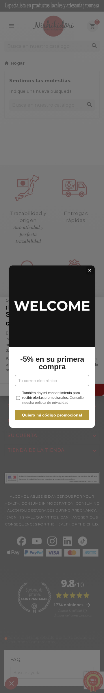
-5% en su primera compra (52, 362)
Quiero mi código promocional (52, 415)
